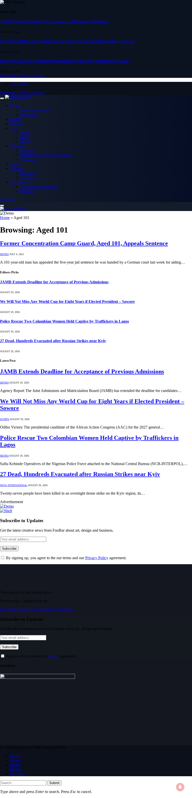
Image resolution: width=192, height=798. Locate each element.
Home (5, 218)
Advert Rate (19, 84)
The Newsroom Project (38, 186)
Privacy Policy (96, 558)
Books (25, 132)
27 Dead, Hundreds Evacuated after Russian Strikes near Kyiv (53, 341)
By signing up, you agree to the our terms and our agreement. (65, 558)
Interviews (28, 173)
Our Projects (20, 182)
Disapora (27, 191)
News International (35, 110)
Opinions (27, 150)
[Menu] (2, 98)
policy (53, 656)
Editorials (17, 146)
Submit (54, 783)
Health (15, 769)
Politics (16, 119)
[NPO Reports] (17, 97)
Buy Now (18, 774)
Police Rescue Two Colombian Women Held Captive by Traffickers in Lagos (64, 61)
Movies (26, 141)
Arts (13, 128)
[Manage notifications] (180, 787)
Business (17, 123)
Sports (15, 164)
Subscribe (8, 199)
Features (16, 168)
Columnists (29, 159)
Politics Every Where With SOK (45, 155)
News (14, 105)
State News (29, 114)
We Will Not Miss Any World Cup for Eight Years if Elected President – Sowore (67, 41)
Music (25, 137)
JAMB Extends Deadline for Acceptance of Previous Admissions (54, 22)
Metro (4, 254)
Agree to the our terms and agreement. (41, 656)
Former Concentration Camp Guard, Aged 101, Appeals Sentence (84, 243)
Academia (28, 177)
